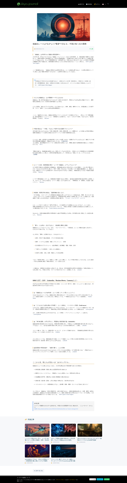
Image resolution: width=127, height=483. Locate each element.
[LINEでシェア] (92, 49)
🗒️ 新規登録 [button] (89, 4)
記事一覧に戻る (39, 470)
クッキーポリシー (72, 479)
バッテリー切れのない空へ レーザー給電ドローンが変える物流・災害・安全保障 (37, 440)
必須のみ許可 (100, 479)
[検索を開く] (108, 4)
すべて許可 (107, 479)
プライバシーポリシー (60, 479)
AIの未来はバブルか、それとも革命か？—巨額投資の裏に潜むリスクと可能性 (37, 460)
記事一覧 (81, 4)
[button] (104, 4)
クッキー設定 (92, 479)
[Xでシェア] (91, 49)
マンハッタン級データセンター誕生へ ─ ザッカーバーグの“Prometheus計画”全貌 (63, 460)
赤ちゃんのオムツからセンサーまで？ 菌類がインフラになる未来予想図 (89, 439)
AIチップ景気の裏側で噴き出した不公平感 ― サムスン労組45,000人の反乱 (63, 439)
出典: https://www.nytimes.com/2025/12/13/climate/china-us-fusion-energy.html (56, 409)
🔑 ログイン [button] (97, 4)
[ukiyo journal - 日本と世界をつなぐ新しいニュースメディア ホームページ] (27, 4)
